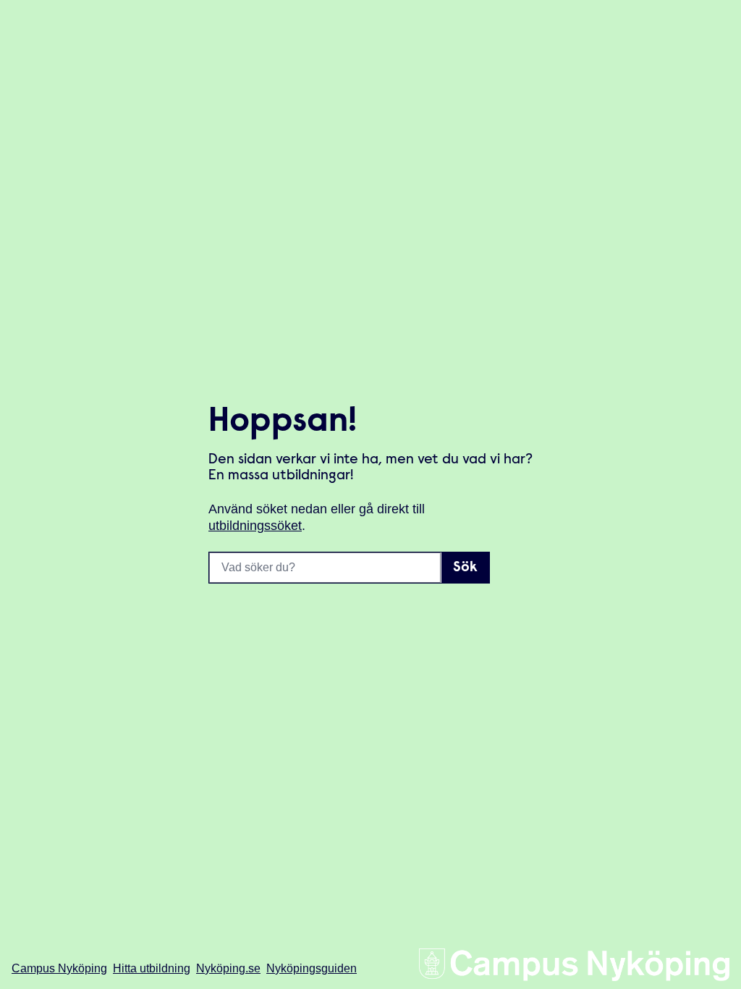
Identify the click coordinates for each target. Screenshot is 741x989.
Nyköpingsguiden (311, 968)
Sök (465, 567)
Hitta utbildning (151, 968)
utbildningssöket (255, 525)
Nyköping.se (228, 968)
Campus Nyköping (59, 968)
